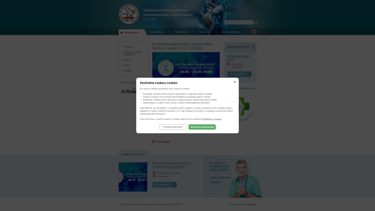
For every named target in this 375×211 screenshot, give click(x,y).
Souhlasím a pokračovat (202, 127)
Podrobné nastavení (172, 127)
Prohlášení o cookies (211, 119)
